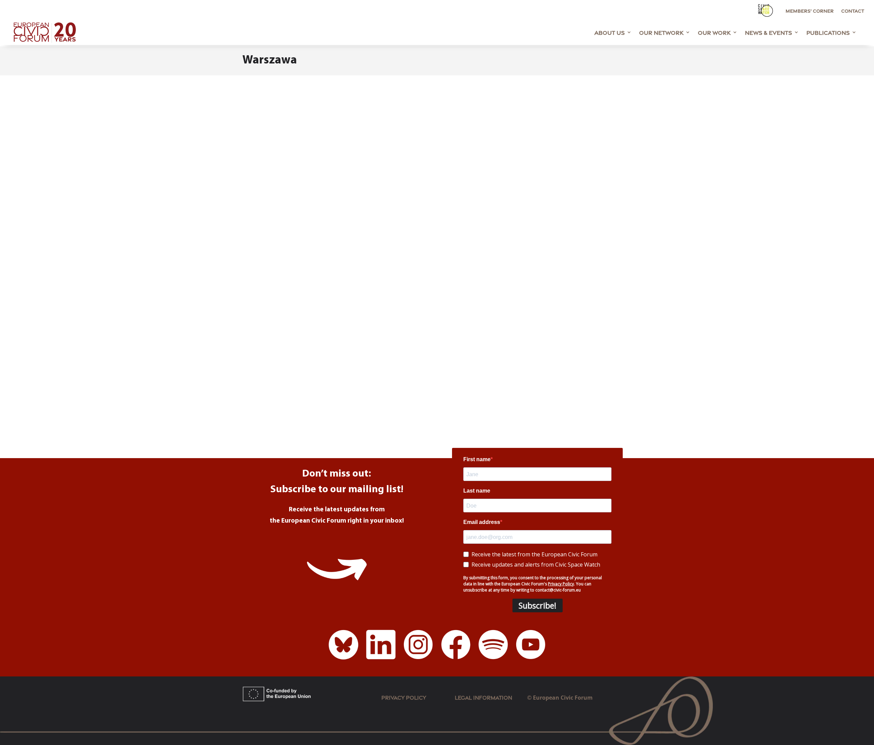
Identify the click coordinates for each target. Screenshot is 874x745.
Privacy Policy (403, 697)
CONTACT (852, 10)
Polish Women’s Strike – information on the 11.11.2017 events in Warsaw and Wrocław (388, 365)
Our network (661, 32)
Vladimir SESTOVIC (281, 378)
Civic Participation (372, 378)
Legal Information (491, 697)
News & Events (768, 32)
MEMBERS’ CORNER (810, 10)
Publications (828, 32)
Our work (714, 32)
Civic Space (412, 378)
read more (263, 409)
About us (609, 32)
